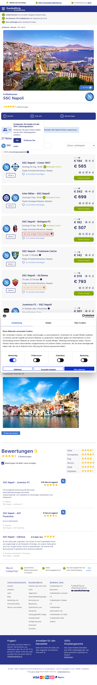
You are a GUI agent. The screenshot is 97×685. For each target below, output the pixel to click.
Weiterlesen (68, 657)
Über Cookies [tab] (80, 323)
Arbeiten (10, 589)
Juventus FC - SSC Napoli (37, 304)
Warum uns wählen (14, 607)
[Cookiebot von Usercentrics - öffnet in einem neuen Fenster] (84, 316)
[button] (3, 9)
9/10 (89, 2)
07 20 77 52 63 (34, 671)
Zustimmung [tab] (17, 323)
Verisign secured (35, 621)
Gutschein (32, 625)
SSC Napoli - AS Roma (35, 275)
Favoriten (32, 628)
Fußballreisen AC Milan (58, 614)
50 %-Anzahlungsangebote (15, 152)
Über (9, 593)
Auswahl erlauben (48, 369)
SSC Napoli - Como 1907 (36, 163)
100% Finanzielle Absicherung (50, 2)
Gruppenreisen (34, 618)
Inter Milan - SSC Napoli (36, 193)
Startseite (5, 27)
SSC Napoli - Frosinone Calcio (39, 251)
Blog (9, 596)
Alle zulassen (79, 369)
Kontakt (10, 586)
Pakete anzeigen (84, 178)
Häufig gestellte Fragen (37, 614)
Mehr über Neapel (11, 433)
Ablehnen (18, 369)
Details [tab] (48, 323)
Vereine (13, 27)
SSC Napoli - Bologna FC (36, 221)
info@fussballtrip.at (14, 656)
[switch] (36, 360)
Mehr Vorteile (88, 569)
